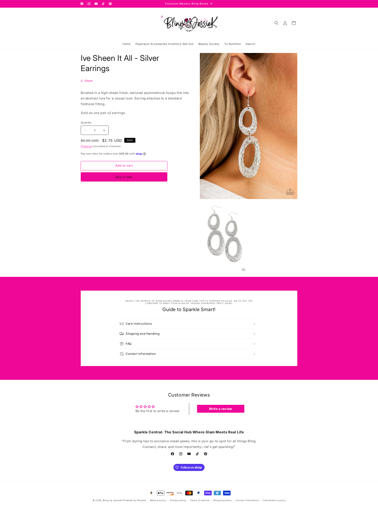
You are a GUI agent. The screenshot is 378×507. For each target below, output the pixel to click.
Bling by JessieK (112, 500)
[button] (276, 23)
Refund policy (158, 500)
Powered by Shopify (134, 500)
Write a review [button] (220, 409)
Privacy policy (178, 500)
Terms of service (199, 500)
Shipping (86, 146)
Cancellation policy (274, 500)
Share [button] (89, 80)
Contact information (247, 500)
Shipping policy (222, 500)
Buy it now (124, 177)
